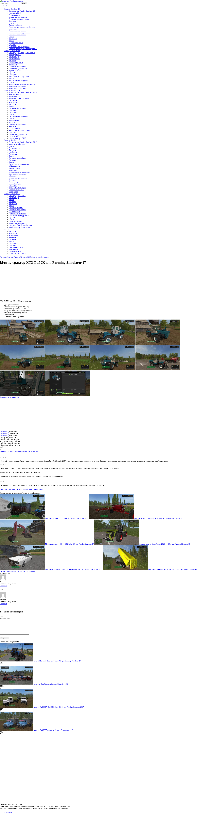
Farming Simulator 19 (12, 90)
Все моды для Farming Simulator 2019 (23, 92)
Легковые (12, 239)
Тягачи (11, 41)
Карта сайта (8, 812)
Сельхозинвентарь (16, 247)
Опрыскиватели (15, 251)
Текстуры (12, 180)
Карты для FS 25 (15, 13)
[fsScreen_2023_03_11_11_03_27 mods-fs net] (22, 369)
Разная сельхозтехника (17, 31)
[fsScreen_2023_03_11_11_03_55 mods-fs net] (112, 344)
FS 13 (6, 229)
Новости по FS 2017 (16, 190)
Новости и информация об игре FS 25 (23, 49)
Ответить (3, 586)
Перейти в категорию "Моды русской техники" (18, 571)
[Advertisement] (18, 282)
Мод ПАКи (13, 126)
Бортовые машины (16, 208)
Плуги (11, 23)
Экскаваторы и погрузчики (19, 47)
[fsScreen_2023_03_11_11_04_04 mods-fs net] (22, 344)
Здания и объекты (15, 25)
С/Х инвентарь (14, 166)
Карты (11, 146)
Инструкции (13, 192)
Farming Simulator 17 (12, 140)
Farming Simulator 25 (12, 9)
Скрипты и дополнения (18, 17)
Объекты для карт (15, 222)
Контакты (3, 5)
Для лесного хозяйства (17, 214)
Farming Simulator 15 (12, 194)
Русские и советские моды (19, 19)
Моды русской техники (17, 144)
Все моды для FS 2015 (17, 196)
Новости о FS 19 (15, 136)
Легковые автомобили (17, 35)
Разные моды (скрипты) (18, 224)
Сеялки (11, 37)
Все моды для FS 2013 (17, 253)
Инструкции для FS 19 (17, 138)
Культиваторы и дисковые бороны (22, 27)
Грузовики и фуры (16, 43)
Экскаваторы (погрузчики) (19, 216)
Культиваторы (14, 120)
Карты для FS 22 (15, 55)
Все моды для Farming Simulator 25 (22, 11)
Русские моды (14, 57)
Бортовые (12, 237)
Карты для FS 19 (15, 94)
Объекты (12, 132)
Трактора (12, 21)
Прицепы (12, 45)
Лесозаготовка (14, 128)
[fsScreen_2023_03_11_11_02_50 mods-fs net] (22, 395)
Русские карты (14, 15)
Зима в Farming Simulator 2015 (20, 227)
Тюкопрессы (13, 249)
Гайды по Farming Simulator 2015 (21, 225)
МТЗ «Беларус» (15, 184)
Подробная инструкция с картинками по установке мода (21, 489)
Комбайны (13, 39)
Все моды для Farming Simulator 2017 (23, 142)
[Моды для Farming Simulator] (11, 1)
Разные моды (14, 182)
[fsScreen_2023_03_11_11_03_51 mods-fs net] (157, 344)
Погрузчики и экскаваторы (19, 164)
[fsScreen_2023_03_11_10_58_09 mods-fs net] (67, 395)
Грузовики (13, 100)
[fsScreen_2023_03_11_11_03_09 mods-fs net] (112, 369)
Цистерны (13, 29)
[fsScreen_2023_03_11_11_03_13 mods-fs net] (67, 369)
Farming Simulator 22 (12, 51)
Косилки (12, 122)
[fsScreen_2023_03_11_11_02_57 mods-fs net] (157, 369)
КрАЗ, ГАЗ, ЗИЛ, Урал (17, 188)
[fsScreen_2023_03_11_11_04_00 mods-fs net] (67, 344)
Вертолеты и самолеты (17, 88)
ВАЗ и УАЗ (13, 186)
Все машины (13, 235)
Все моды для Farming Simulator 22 (22, 53)
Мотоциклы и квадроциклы (19, 33)
